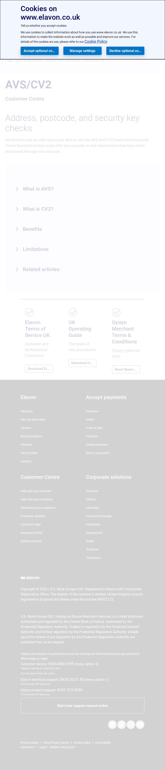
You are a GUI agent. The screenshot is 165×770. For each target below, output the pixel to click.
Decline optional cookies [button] (126, 51)
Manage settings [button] (82, 51)
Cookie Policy (95, 41)
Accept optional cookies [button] (41, 51)
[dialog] (82, 29)
